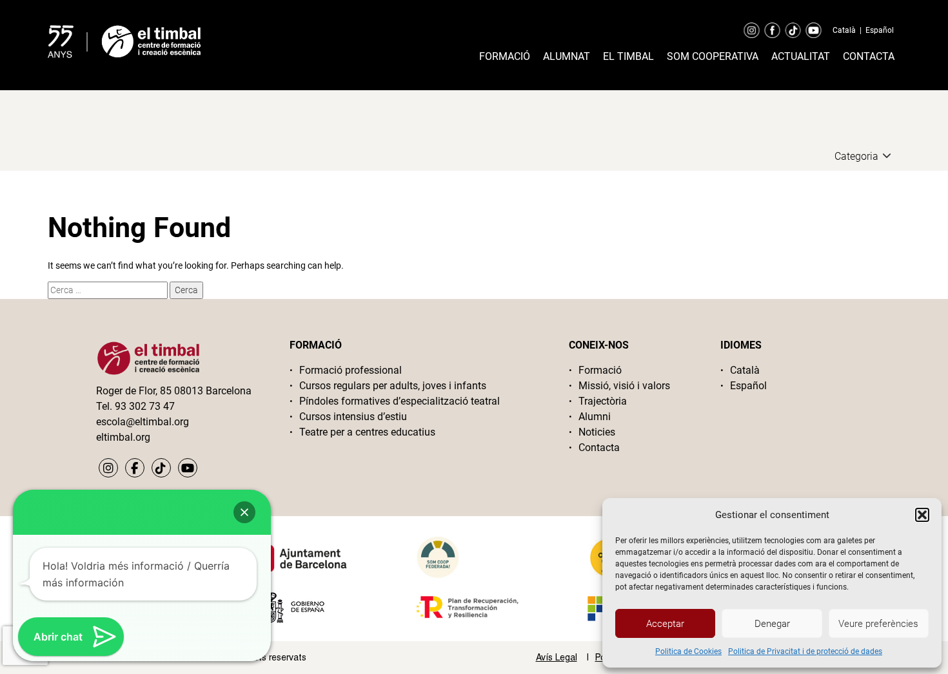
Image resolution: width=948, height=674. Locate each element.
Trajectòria (602, 401)
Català (844, 30)
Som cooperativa (712, 56)
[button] (922, 514)
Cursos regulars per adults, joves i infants (392, 386)
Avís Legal (556, 657)
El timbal (628, 56)
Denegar (772, 624)
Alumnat (566, 56)
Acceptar (665, 624)
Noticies (596, 432)
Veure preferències (878, 624)
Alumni (594, 416)
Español (879, 30)
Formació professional (350, 370)
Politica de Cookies (688, 651)
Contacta (868, 56)
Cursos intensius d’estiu (353, 416)
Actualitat (800, 56)
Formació (504, 56)
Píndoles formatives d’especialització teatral (399, 401)
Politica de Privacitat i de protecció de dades (805, 651)
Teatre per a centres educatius (367, 432)
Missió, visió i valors (624, 386)
